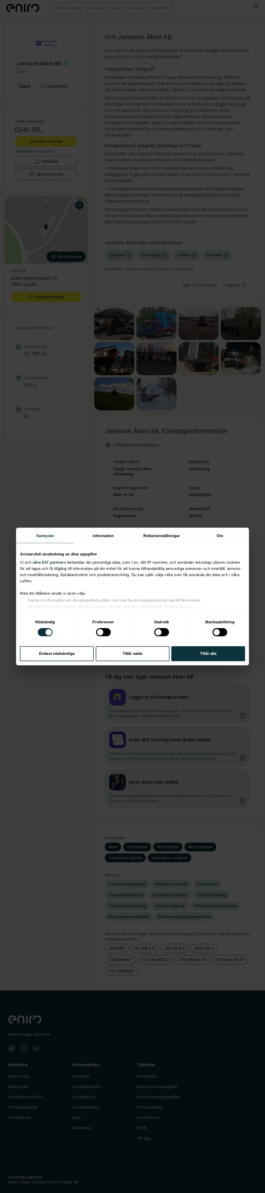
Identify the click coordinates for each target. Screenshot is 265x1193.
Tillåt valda (132, 654)
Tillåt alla (208, 654)
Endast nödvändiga (57, 654)
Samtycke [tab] (45, 535)
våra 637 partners (49, 562)
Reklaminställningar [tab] (161, 535)
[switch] (103, 632)
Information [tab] (103, 535)
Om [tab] (220, 535)
